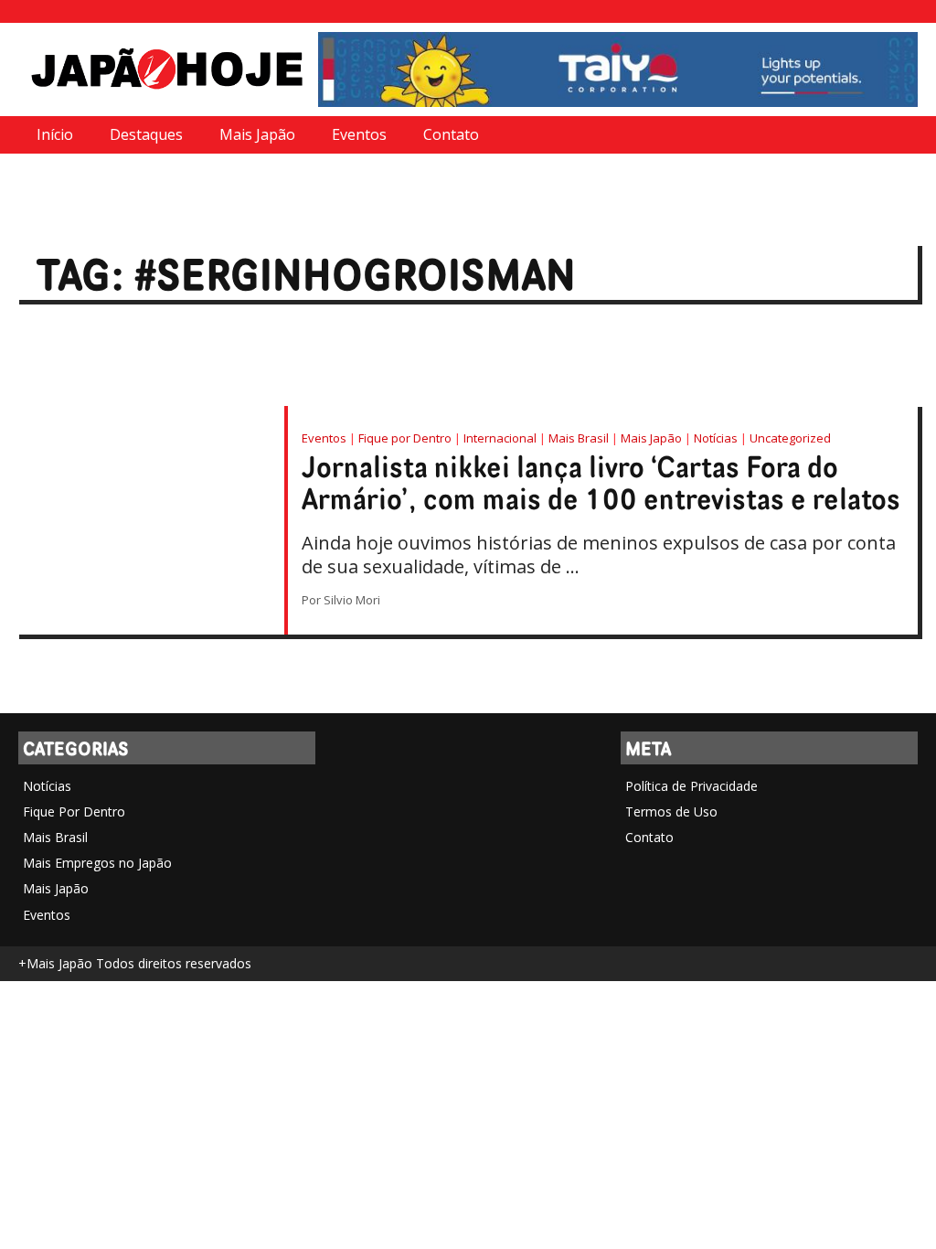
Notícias (716, 438)
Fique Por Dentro (74, 811)
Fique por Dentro (405, 438)
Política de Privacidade (691, 786)
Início (55, 134)
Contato (451, 134)
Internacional (500, 438)
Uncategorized (790, 438)
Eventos (359, 134)
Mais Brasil (578, 438)
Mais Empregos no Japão (97, 862)
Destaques (146, 134)
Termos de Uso (671, 811)
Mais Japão (257, 134)
